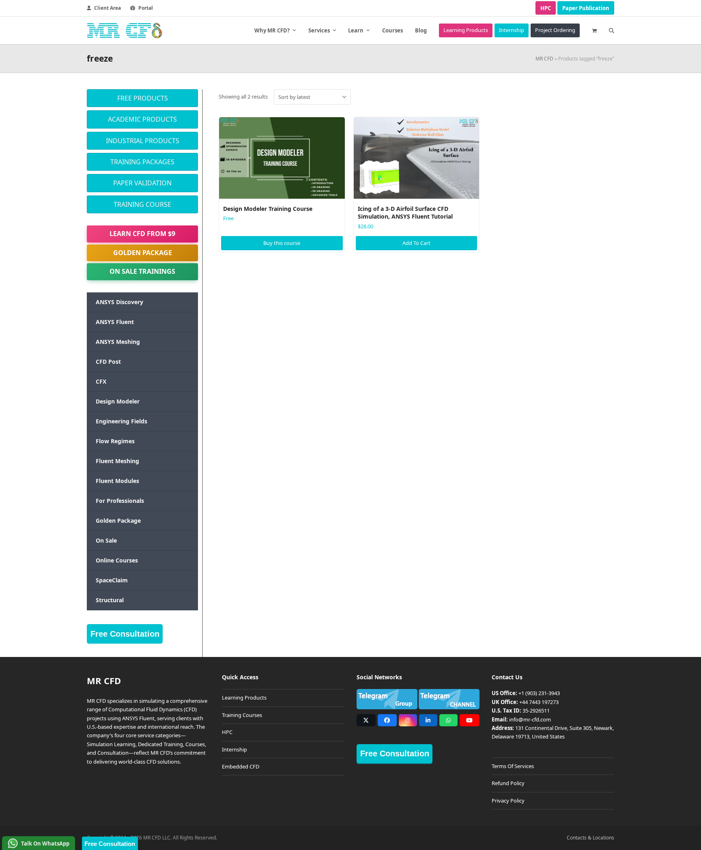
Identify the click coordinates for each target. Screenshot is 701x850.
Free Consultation (124, 633)
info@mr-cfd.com (530, 719)
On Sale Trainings (142, 271)
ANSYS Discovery (119, 302)
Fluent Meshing (117, 461)
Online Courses (117, 560)
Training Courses (242, 715)
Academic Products (142, 119)
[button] (594, 30)
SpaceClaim (112, 580)
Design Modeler (118, 401)
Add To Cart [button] (416, 243)
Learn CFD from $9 (142, 233)
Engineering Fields (121, 421)
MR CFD (544, 58)
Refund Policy (508, 783)
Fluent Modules (117, 481)
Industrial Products (142, 140)
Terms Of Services (513, 766)
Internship (234, 749)
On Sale (106, 540)
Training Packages (142, 161)
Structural (110, 600)
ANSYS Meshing (118, 342)
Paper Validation (142, 182)
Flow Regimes (115, 441)
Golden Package (142, 252)
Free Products (142, 98)
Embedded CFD (240, 766)
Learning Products (244, 697)
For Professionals (120, 500)
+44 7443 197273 (539, 702)
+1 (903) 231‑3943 (539, 693)
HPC (545, 8)
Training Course (142, 204)
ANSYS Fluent (115, 322)
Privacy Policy (508, 800)
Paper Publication (585, 8)
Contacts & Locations (590, 837)
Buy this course (281, 243)
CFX (101, 381)
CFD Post (108, 361)
